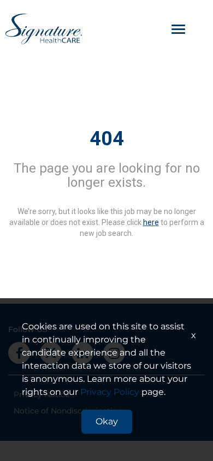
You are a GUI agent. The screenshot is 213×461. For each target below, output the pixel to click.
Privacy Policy (109, 392)
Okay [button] (107, 421)
